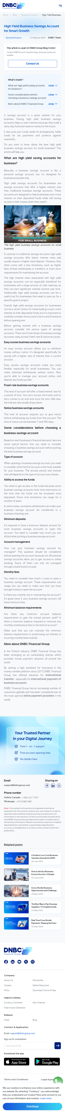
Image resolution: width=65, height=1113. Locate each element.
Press (6, 1019)
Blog (15, 14)
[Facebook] (47, 786)
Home (5, 14)
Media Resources (41, 985)
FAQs (6, 990)
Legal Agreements (51, 1079)
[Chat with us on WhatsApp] (58, 1082)
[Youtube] (19, 962)
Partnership (38, 980)
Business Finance (29, 14)
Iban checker (39, 1002)
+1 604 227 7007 (29, 797)
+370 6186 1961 (24, 801)
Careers (7, 985)
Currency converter (13, 1002)
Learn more (46, 1098)
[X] (59, 786)
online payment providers (38, 695)
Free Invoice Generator (14, 1007)
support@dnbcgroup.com (17, 785)
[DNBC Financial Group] (14, 6)
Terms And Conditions (16, 1079)
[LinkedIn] (53, 786)
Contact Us (32, 63)
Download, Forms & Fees (44, 990)
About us (8, 980)
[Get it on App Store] (17, 1062)
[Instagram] (33, 962)
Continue (32, 1106)
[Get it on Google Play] (47, 1062)
